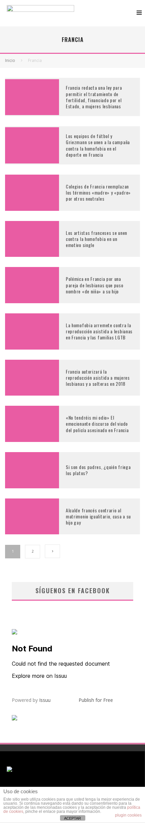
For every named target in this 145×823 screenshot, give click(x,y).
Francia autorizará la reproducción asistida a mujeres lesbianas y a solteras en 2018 (98, 377)
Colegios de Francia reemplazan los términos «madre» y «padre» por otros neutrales (98, 192)
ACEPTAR (72, 818)
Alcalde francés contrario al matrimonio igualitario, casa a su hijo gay (98, 516)
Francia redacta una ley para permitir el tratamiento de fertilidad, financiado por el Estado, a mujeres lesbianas (94, 97)
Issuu (45, 700)
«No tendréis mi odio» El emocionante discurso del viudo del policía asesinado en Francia (97, 423)
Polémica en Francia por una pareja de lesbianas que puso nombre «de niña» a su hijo (94, 284)
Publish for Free (96, 700)
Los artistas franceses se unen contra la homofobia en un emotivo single (96, 238)
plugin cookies (128, 815)
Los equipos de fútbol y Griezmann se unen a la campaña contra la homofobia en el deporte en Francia (98, 145)
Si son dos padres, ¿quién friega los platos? (98, 469)
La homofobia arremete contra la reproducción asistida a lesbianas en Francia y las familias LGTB (99, 331)
